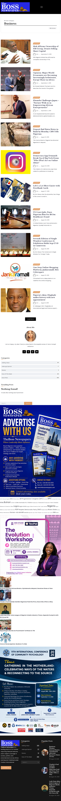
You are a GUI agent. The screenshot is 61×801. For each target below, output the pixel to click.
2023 (1, 499)
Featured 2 (35, 502)
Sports (30, 512)
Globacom (2, 506)
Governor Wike (9, 506)
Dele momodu (20, 502)
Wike (57, 512)
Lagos (16, 506)
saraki (21, 512)
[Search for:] (12, 403)
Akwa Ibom (16, 499)
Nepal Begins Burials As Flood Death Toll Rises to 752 (17, 631)
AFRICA (12, 499)
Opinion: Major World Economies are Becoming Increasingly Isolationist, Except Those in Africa (45, 76)
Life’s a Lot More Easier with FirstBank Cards (46, 187)
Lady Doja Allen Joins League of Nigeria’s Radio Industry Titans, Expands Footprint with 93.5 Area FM (54, 787)
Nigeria (51, 506)
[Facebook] (24, 351)
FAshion (30, 502)
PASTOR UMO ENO (11, 509)
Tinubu (39, 512)
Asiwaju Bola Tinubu (56, 499)
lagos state (22, 506)
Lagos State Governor (32, 506)
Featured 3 (41, 502)
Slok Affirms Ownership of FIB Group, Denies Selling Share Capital (46, 48)
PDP (16, 509)
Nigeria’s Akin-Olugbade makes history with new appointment (44, 297)
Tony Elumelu (44, 512)
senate (26, 512)
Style (33, 512)
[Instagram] (32, 351)
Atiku (2, 502)
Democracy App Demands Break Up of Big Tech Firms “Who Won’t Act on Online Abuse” (46, 159)
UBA (54, 512)
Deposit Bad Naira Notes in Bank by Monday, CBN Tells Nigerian (46, 131)
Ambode (45, 499)
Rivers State (52, 510)
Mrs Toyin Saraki (42, 506)
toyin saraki (50, 512)
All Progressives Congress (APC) (32, 499)
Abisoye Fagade (6, 499)
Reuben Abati (44, 509)
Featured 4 (47, 502)
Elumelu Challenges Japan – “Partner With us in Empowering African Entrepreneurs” (46, 104)
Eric (37, 54)
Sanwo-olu (14, 512)
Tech (36, 512)
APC (50, 498)
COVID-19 (13, 502)
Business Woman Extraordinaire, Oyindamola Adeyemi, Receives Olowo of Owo (26, 588)
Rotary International (5, 512)
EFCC (26, 502)
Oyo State (5, 509)
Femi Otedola (54, 502)
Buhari (7, 502)
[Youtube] (37, 351)
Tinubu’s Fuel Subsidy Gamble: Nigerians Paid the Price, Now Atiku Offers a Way (26, 602)
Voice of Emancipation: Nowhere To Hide (13, 644)
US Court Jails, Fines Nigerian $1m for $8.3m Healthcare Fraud (44, 214)
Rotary (58, 509)
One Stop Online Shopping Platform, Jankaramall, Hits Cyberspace (46, 269)
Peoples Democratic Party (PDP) (30, 510)
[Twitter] (28, 351)
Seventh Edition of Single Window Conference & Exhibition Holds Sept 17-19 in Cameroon (45, 242)
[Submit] (39, 762)
